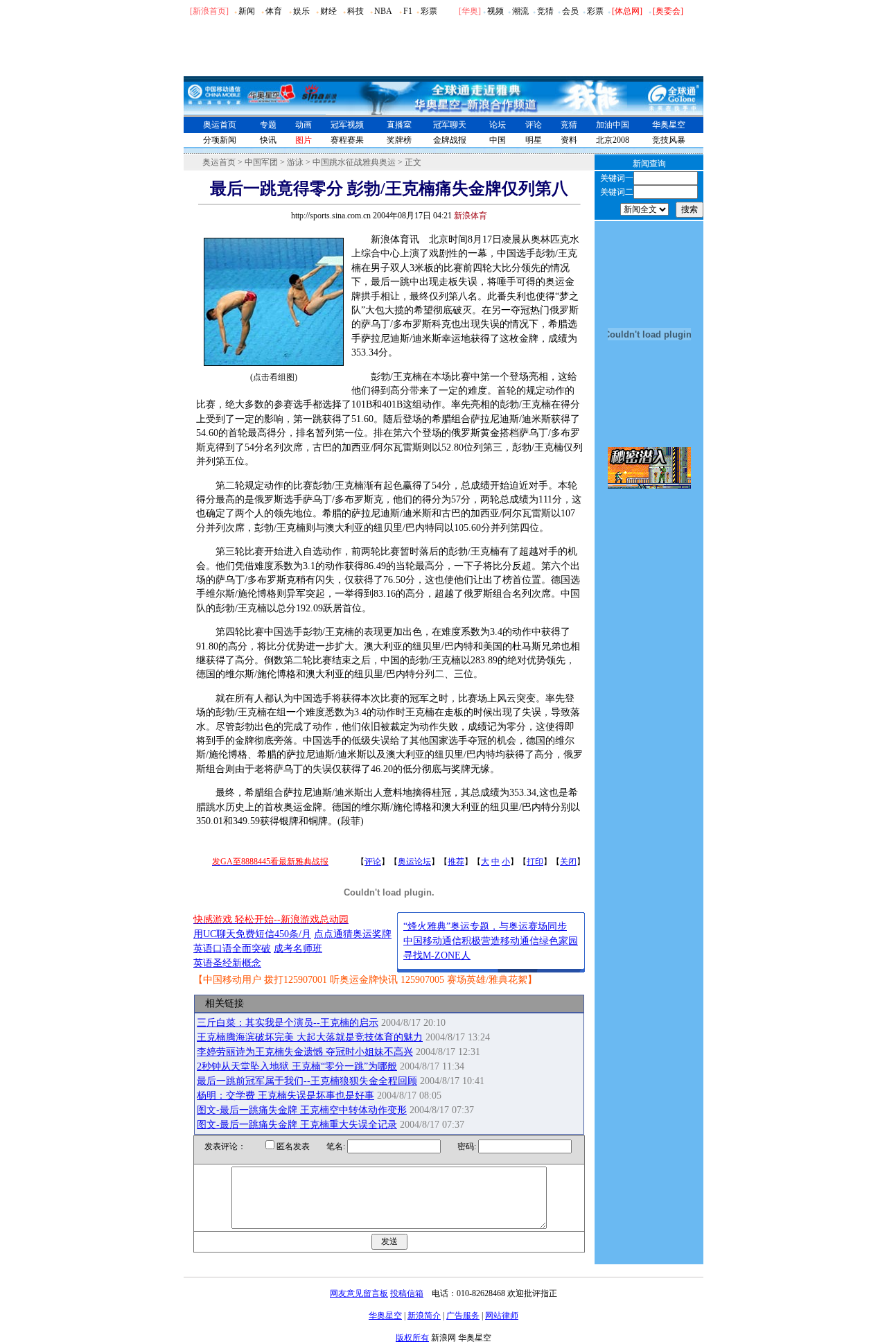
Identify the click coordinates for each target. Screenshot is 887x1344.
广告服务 (463, 1315)
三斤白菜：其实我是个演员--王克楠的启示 (287, 1023)
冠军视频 (347, 125)
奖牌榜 (399, 140)
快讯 (268, 140)
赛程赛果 (347, 140)
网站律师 (501, 1315)
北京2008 (612, 140)
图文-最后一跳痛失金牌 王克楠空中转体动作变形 (302, 1110)
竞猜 (545, 11)
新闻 (246, 11)
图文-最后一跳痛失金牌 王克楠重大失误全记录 (297, 1124)
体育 (273, 11)
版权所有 (412, 1338)
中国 (497, 140)
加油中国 (612, 125)
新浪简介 (424, 1315)
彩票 (429, 11)
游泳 (295, 162)
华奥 (470, 11)
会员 (570, 11)
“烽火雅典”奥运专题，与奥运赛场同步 (485, 926)
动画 (303, 125)
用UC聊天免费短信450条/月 (252, 934)
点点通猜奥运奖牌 (353, 934)
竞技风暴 (668, 140)
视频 (495, 11)
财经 (328, 11)
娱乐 (301, 11)
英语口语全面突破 (232, 948)
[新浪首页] (209, 11)
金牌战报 (449, 140)
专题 (268, 125)
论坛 (497, 125)
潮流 (520, 11)
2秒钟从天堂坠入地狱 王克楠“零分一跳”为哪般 (297, 1066)
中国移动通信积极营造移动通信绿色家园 (490, 941)
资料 (569, 140)
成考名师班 (298, 948)
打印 (535, 861)
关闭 (568, 861)
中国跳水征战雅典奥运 (354, 162)
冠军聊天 (449, 125)
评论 (533, 125)
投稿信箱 (406, 1293)
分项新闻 (219, 140)
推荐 (456, 861)
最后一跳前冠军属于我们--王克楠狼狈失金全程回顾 (307, 1081)
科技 (355, 11)
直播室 (399, 125)
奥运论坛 (414, 861)
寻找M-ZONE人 (437, 955)
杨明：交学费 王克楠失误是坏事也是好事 (285, 1095)
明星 (533, 140)
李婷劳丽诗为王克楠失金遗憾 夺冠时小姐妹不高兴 (305, 1052)
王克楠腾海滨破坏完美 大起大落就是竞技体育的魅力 (310, 1037)
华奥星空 (668, 125)
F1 (407, 11)
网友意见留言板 (359, 1293)
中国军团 (261, 162)
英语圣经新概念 (227, 963)
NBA (383, 11)
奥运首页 (219, 125)
